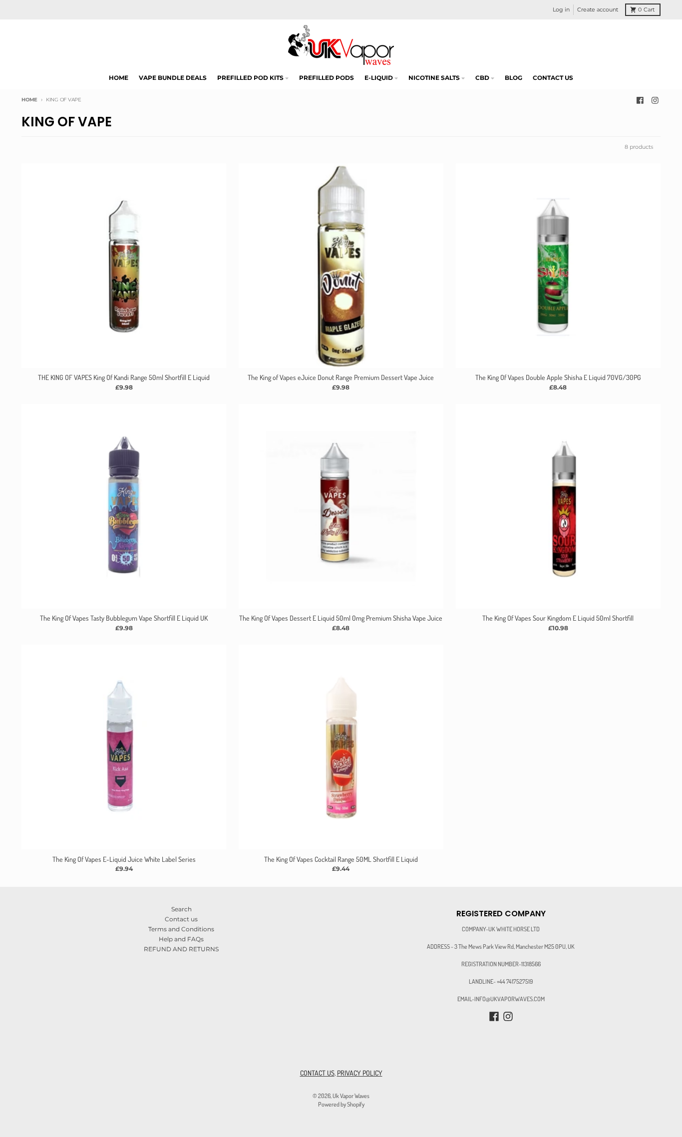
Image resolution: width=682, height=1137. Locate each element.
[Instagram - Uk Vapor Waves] (655, 100)
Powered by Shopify (341, 1104)
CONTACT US (317, 1073)
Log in (561, 9)
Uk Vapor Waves (351, 1096)
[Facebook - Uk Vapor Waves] (640, 100)
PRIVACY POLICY (359, 1073)
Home (29, 99)
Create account (597, 9)
